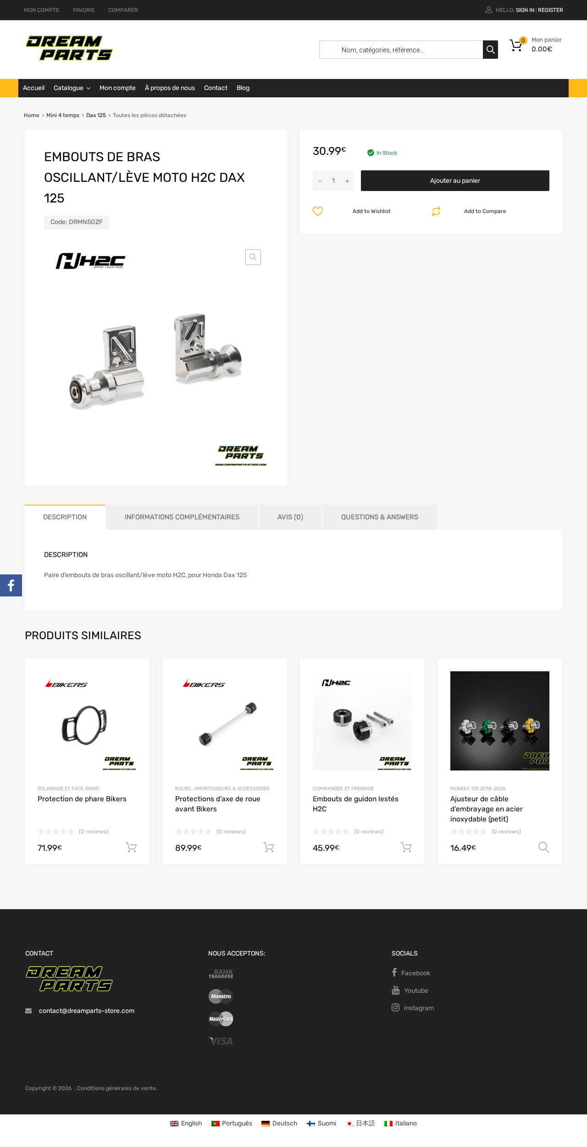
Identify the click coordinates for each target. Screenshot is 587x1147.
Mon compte (118, 88)
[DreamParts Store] (69, 59)
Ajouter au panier (455, 181)
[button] (253, 257)
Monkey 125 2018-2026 (477, 789)
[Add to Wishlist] (134, 675)
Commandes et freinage (343, 789)
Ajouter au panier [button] (131, 848)
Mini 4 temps (62, 115)
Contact (215, 88)
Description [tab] (65, 517)
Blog (243, 88)
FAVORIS (83, 10)
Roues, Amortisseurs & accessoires (222, 789)
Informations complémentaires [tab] (182, 517)
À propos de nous (170, 88)
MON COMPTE (41, 10)
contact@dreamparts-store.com (86, 1011)
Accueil (33, 88)
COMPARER (123, 10)
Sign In (525, 10)
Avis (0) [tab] (290, 517)
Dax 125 (96, 115)
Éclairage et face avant (69, 789)
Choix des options (543, 848)
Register (550, 10)
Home (31, 115)
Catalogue (68, 88)
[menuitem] (186, 1124)
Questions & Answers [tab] (379, 517)
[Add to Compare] (134, 690)
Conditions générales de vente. (117, 1088)
